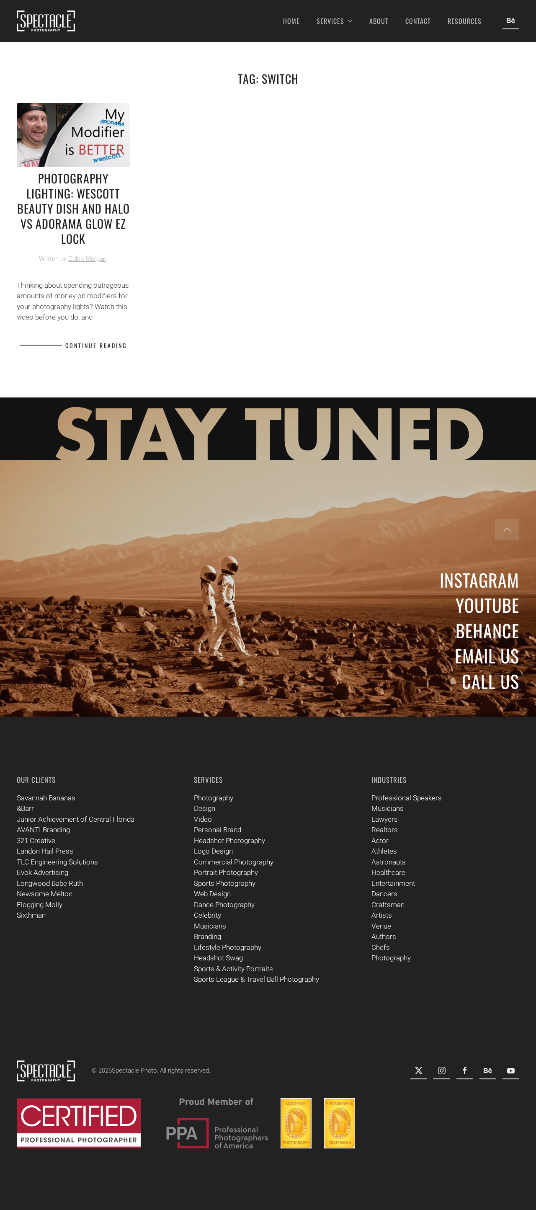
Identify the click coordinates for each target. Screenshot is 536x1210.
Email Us (487, 655)
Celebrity (207, 915)
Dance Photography (224, 904)
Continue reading (96, 345)
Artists (381, 915)
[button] (507, 529)
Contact (418, 21)
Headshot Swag (218, 958)
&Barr (25, 808)
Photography (213, 798)
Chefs (380, 947)
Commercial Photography (233, 862)
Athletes (384, 851)
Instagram (479, 580)
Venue (381, 926)
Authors (383, 936)
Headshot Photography (229, 840)
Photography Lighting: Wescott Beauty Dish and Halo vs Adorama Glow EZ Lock (73, 208)
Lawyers (384, 819)
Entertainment (393, 883)
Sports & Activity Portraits (233, 969)
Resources (465, 21)
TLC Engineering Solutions (57, 862)
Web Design (212, 894)
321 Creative (36, 840)
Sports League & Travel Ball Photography (256, 979)
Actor (380, 840)
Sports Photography (224, 883)
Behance (487, 630)
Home (291, 21)
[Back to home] (46, 21)
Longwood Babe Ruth (50, 883)
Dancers (384, 894)
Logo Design (213, 851)
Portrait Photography (226, 872)
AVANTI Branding (43, 830)
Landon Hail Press (45, 851)
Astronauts (388, 862)
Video (203, 819)
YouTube (487, 605)
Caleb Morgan (87, 259)
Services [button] (330, 21)
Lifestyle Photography (227, 947)
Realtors (384, 830)
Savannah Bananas (46, 798)
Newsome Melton (44, 894)
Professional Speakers (406, 798)
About (379, 21)
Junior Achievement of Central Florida (75, 819)
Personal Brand (217, 830)
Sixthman (31, 915)
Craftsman (388, 904)
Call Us (490, 681)
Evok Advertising (42, 872)
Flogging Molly (39, 904)
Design (204, 808)
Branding (207, 936)
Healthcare (388, 872)
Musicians (210, 926)
